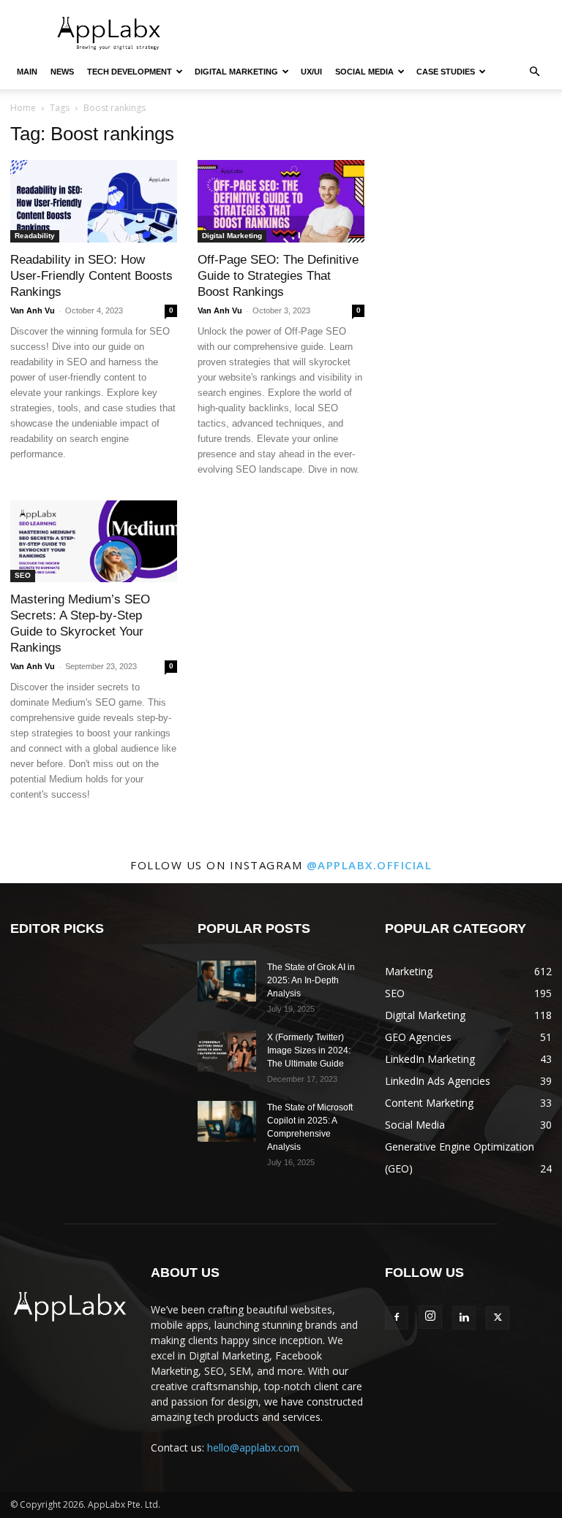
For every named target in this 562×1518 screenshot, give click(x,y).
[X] (497, 1318)
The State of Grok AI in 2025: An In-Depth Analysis (311, 980)
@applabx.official (369, 865)
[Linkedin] (464, 1318)
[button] (534, 72)
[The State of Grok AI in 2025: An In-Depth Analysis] (227, 981)
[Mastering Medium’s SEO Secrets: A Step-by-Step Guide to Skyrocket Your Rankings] (93, 541)
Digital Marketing (236, 71)
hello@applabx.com (253, 1447)
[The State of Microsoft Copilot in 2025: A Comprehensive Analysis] (227, 1121)
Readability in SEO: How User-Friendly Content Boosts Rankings (91, 276)
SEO (23, 575)
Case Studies (445, 71)
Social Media (364, 71)
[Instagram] (430, 1317)
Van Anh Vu (32, 310)
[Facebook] (396, 1318)
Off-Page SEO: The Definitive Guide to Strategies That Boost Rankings (278, 276)
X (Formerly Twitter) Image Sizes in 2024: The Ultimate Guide (309, 1050)
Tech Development (129, 71)
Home (23, 108)
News (62, 71)
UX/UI (311, 71)
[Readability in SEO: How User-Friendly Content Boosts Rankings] (93, 201)
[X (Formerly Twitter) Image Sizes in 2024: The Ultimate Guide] (227, 1051)
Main (27, 71)
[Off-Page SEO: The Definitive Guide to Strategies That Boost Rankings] (281, 201)
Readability (35, 236)
